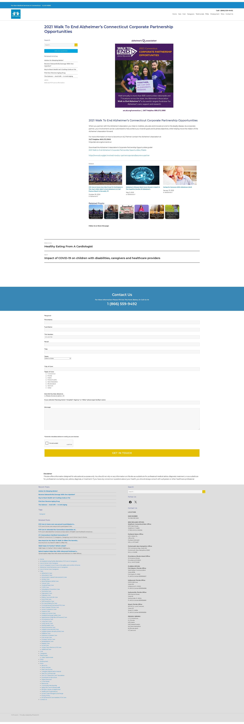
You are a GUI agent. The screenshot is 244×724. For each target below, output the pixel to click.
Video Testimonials (47, 657)
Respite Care (46, 643)
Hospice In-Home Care (49, 613)
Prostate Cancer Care (48, 639)
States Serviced (46, 679)
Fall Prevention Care (48, 601)
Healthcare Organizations (49, 691)
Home (174, 14)
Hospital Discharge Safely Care (51, 615)
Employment (214, 14)
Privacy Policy (46, 695)
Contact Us (229, 14)
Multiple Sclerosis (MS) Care (50, 629)
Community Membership (49, 685)
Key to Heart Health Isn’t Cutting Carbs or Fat (60, 69)
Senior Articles (46, 667)
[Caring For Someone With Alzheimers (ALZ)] (181, 175)
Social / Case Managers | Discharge (52, 693)
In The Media (45, 681)
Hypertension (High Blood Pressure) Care (54, 617)
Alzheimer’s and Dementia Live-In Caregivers (54, 567)
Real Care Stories (47, 669)
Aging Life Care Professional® (51, 687)
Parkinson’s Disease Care (49, 635)
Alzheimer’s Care (47, 573)
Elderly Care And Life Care (50, 597)
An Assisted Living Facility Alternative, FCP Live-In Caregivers (58, 561)
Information (61, 82)
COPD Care (45, 587)
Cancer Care (45, 583)
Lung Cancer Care (47, 623)
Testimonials (200, 14)
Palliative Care (46, 633)
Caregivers (190, 14)
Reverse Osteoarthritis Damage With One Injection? (58, 65)
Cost (184, 14)
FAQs (207, 14)
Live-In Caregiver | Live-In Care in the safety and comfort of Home (60, 565)
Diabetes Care (46, 595)
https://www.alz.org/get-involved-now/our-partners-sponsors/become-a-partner (119, 155)
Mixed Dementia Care (48, 627)
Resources (45, 683)
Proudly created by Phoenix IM (29, 715)
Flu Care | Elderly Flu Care (49, 603)
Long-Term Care (47, 621)
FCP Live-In (53, 82)
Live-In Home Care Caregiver (49, 563)
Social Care (45, 645)
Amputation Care (47, 575)
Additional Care (46, 649)
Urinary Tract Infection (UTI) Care (51, 647)
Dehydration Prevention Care (51, 589)
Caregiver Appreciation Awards (51, 671)
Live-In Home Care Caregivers (49, 569)
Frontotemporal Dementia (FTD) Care (53, 605)
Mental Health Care (48, 625)
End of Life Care (46, 599)
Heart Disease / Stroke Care (50, 607)
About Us (44, 665)
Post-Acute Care (47, 637)
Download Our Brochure (49, 677)
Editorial (46, 82)
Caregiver (42, 514)
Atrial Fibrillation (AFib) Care (50, 581)
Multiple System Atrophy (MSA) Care (53, 631)
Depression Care (47, 593)
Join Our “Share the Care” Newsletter (53, 675)
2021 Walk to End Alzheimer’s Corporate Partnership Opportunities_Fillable (117, 150)
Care (179, 14)
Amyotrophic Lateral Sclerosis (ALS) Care (54, 577)
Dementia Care (46, 591)
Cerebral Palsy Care (48, 585)
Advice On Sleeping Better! (53, 60)
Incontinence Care (47, 619)
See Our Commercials (48, 673)
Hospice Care (46, 611)
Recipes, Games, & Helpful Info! (51, 689)
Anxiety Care (45, 579)
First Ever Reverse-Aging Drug (54, 73)
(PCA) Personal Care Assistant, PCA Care (54, 697)
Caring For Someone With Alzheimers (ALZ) (177, 187)
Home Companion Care (49, 609)
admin (46, 80)
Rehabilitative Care (47, 641)
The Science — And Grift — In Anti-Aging (58, 76)
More (222, 14)
